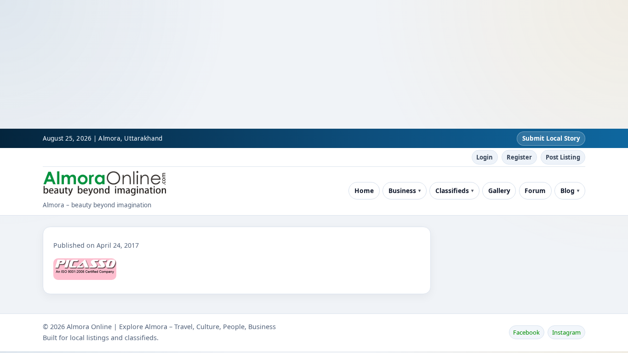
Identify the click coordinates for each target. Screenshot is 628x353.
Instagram (566, 332)
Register (519, 157)
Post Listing (563, 157)
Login (484, 157)
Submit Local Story (551, 138)
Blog (567, 190)
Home (364, 190)
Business (402, 190)
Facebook (526, 332)
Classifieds (452, 190)
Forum (535, 190)
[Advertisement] (276, 64)
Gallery (499, 190)
